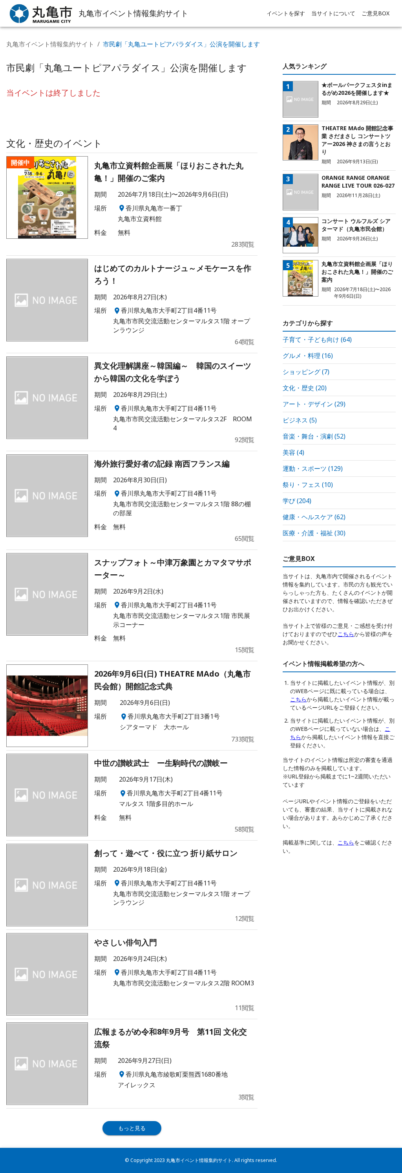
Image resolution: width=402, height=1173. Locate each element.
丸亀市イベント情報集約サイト (50, 44)
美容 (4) (293, 452)
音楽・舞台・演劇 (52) (314, 436)
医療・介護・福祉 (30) (314, 533)
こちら (346, 634)
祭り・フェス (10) (308, 484)
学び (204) (297, 500)
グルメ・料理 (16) (308, 355)
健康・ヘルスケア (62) (314, 517)
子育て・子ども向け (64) (317, 339)
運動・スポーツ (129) (313, 468)
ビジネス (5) (300, 420)
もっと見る (132, 1128)
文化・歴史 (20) (305, 388)
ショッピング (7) (306, 371)
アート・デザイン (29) (314, 404)
